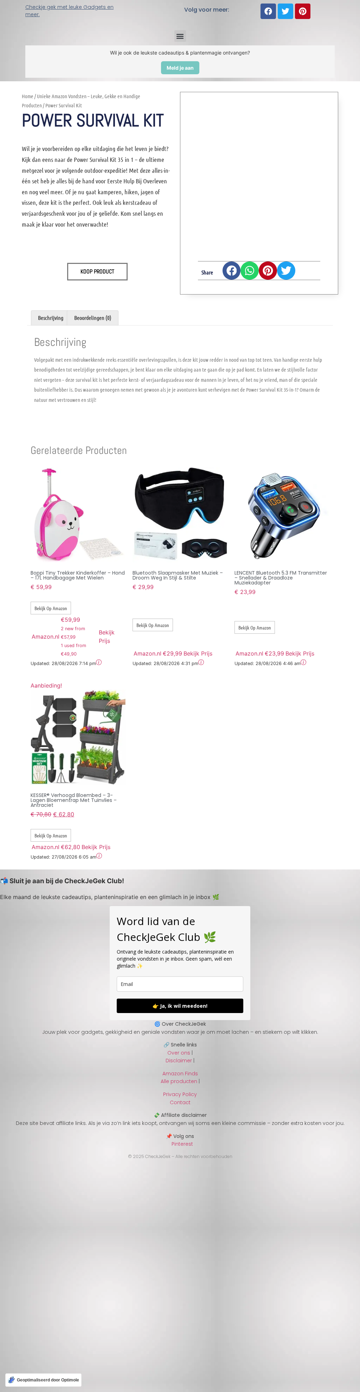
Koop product (97, 271)
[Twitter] (285, 11)
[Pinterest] (302, 11)
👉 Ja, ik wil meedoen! (180, 1005)
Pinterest (180, 1143)
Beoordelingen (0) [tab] (92, 317)
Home (27, 96)
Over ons (178, 1052)
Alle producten (179, 1081)
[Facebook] (268, 11)
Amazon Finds (180, 1073)
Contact (180, 1102)
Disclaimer (179, 1060)
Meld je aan (180, 68)
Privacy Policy (180, 1094)
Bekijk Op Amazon (50, 608)
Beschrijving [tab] (50, 317)
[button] (180, 36)
